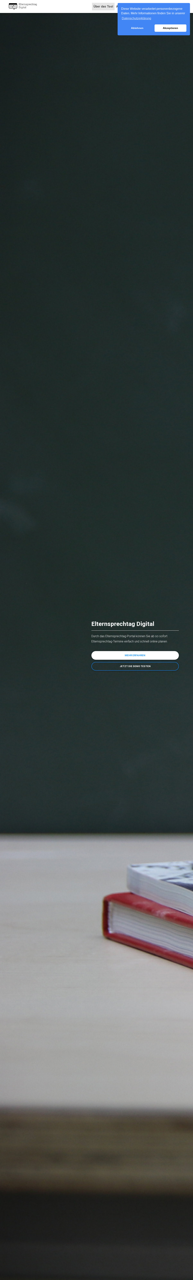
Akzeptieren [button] (170, 28)
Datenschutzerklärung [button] (136, 18)
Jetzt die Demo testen (135, 666)
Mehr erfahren (135, 655)
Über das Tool (104, 6)
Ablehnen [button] (137, 28)
